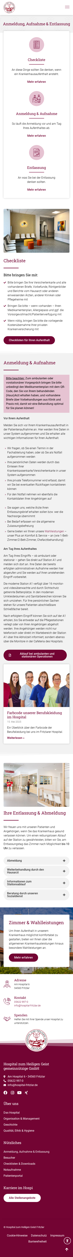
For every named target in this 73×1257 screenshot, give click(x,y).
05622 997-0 (21, 1001)
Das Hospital (12, 1112)
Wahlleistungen (54, 531)
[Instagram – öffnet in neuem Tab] (12, 1093)
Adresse (20, 980)
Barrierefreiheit (37, 1241)
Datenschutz (39, 1235)
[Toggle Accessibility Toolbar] (67, 1241)
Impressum (57, 1235)
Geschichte (10, 1124)
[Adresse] (7, 983)
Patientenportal (13, 1175)
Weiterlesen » (15, 738)
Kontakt (20, 997)
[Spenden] (7, 1019)
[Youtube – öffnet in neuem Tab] (19, 1093)
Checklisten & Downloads (19, 1163)
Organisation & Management (22, 1118)
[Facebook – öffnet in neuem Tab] (5, 1093)
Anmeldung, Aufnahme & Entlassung (26, 1151)
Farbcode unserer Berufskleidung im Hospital (34, 714)
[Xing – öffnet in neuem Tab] (26, 1093)
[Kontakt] (7, 1001)
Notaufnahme (12, 1169)
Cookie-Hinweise (17, 1235)
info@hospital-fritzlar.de (27, 1005)
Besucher (9, 1157)
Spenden (20, 1015)
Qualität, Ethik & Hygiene (19, 1130)
